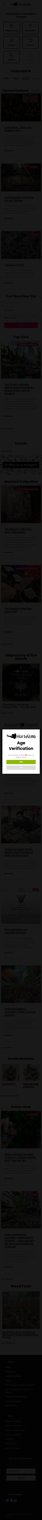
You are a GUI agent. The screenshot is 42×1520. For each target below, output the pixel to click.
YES (21, 762)
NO (21, 767)
